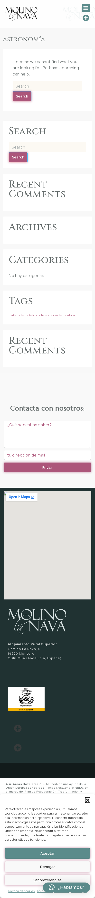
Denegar (47, 866)
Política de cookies (21, 891)
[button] (87, 799)
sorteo (49, 315)
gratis (13, 315)
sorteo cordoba (65, 315)
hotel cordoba (35, 315)
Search (22, 96)
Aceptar (47, 853)
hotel (21, 315)
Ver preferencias (47, 880)
